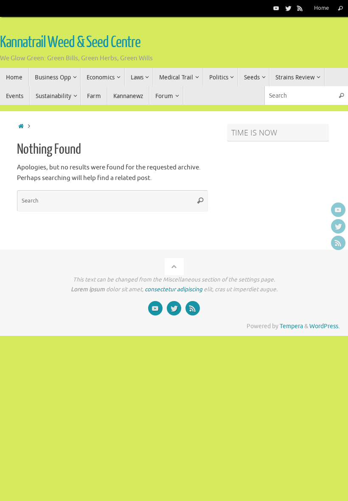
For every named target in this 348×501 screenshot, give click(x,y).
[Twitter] (288, 8)
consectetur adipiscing (173, 289)
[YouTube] (276, 8)
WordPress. (324, 326)
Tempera (291, 326)
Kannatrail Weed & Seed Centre (70, 42)
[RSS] (300, 8)
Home (321, 8)
